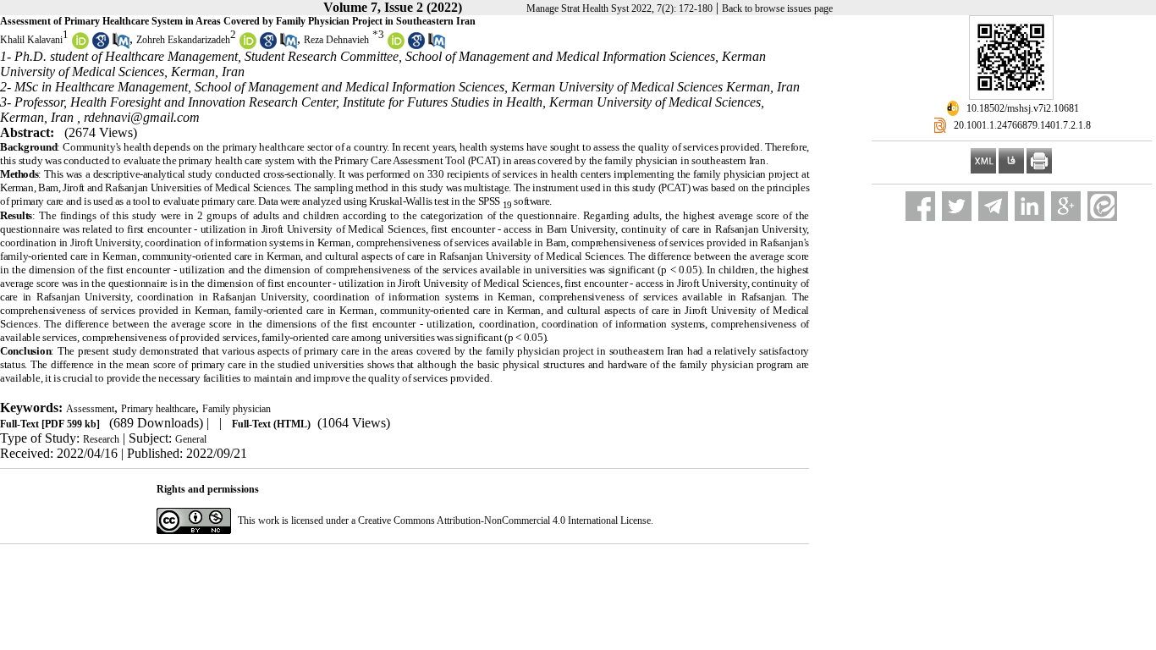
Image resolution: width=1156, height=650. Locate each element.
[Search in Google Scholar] (100, 46)
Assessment (90, 409)
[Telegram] (993, 206)
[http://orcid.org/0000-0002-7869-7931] (80, 46)
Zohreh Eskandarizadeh (183, 40)
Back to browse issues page (777, 8)
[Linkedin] (1029, 206)
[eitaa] (1102, 206)
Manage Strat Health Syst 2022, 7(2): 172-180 (619, 8)
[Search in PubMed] (121, 46)
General (190, 439)
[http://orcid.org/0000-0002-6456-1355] (247, 46)
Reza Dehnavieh (336, 40)
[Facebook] (920, 206)
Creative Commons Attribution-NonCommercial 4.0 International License (504, 520)
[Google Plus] (1066, 206)
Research (101, 439)
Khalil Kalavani (31, 40)
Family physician (236, 409)
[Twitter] (957, 206)
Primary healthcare (158, 409)
